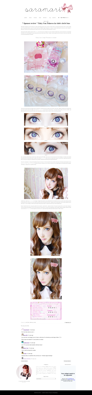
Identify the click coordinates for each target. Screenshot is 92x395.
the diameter (40, 109)
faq (50, 17)
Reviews (45, 17)
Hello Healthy (40, 366)
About (30, 17)
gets (55, 370)
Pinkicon (36, 31)
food (53, 370)
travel (49, 373)
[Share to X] (66, 322)
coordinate (50, 369)
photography (51, 372)
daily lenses (43, 158)
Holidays (43, 366)
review (34, 322)
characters (41, 369)
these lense (31, 200)
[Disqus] (46, 343)
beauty (37, 369)
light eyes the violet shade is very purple (27, 163)
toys (46, 373)
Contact (35, 17)
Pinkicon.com (29, 208)
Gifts (40, 17)
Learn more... (24, 382)
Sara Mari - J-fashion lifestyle (43, 392)
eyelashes (44, 370)
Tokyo (54, 368)
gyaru (37, 372)
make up (31, 322)
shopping (44, 373)
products (37, 373)
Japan (47, 366)
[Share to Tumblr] (69, 322)
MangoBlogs (55, 392)
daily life (40, 370)
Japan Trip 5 (51, 366)
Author (25, 17)
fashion (49, 370)
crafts (53, 369)
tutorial (52, 373)
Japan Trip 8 (46, 368)
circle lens (27, 322)
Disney (37, 366)
